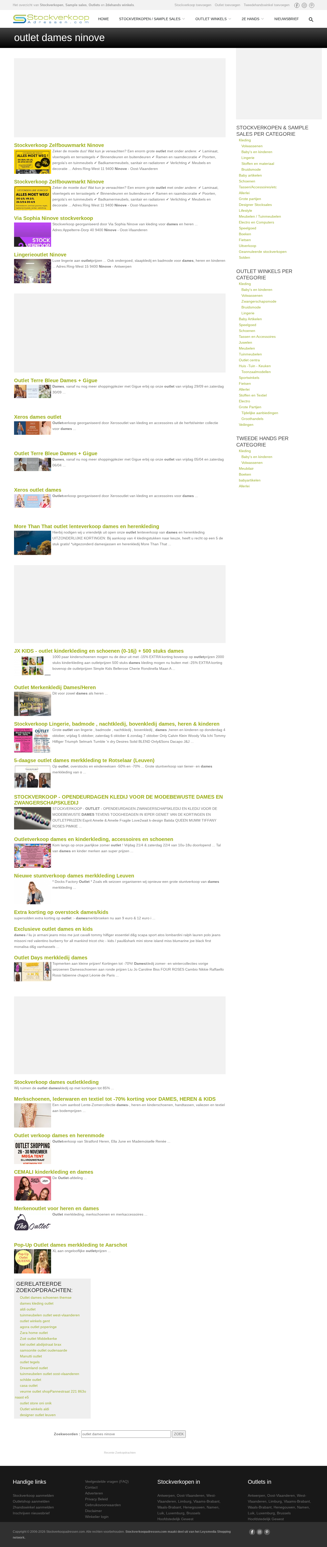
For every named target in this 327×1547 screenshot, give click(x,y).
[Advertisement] (120, 97)
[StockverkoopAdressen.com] (51, 19)
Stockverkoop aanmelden (33, 1495)
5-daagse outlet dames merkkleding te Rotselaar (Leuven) (84, 760)
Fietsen (245, 240)
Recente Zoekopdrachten (120, 1452)
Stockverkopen (51, 5)
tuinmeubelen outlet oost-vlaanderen (49, 1374)
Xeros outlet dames (37, 490)
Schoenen (247, 181)
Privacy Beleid (96, 1499)
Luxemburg (175, 1513)
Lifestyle (245, 210)
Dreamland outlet (34, 1368)
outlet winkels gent (35, 1321)
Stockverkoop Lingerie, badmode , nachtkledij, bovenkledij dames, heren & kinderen (116, 724)
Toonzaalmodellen (256, 372)
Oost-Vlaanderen (190, 1495)
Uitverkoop (247, 246)
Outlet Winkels (211, 19)
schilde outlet (30, 1380)
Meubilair (246, 468)
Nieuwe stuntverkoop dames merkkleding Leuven (74, 875)
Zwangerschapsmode (258, 301)
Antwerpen (166, 1495)
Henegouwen (194, 1507)
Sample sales (76, 5)
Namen (212, 1507)
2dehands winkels (120, 5)
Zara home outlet (34, 1333)
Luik (160, 1513)
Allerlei (244, 193)
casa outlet (29, 1385)
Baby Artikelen (250, 319)
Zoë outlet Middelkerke (38, 1338)
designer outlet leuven (38, 1415)
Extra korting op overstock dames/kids (61, 912)
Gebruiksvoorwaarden (103, 1505)
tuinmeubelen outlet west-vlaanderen (50, 1315)
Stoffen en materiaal (257, 164)
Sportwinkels (249, 378)
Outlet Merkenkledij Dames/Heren (55, 687)
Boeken (245, 234)
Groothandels (252, 419)
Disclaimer (93, 1511)
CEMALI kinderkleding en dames (53, 1172)
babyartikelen (250, 480)
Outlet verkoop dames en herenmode (59, 1135)
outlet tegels (30, 1362)
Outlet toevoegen (227, 5)
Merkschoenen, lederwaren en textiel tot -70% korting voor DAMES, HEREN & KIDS (115, 1099)
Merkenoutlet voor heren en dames (56, 1208)
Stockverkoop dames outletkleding (56, 1082)
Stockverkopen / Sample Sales (149, 19)
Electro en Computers (256, 222)
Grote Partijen (250, 407)
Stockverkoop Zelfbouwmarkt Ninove (59, 145)
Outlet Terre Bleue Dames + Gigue (55, 380)
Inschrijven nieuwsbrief (31, 1513)
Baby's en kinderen (256, 152)
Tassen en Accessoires (257, 337)
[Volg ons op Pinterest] (311, 5)
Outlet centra (249, 360)
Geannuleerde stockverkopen (263, 252)
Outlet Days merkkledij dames (50, 957)
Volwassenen (252, 146)
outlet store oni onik (36, 1403)
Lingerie (247, 158)
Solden (244, 257)
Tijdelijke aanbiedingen (259, 413)
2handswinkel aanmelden (33, 1507)
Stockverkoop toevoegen (192, 5)
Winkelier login (97, 1517)
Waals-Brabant (169, 1507)
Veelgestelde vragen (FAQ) (107, 1481)
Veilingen (246, 425)
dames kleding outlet (36, 1303)
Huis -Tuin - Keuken (255, 366)
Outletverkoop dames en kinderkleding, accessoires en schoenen (93, 839)
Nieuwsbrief (286, 19)
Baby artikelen (250, 175)
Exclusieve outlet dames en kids (53, 929)
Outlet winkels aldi (34, 1409)
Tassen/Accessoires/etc (258, 187)
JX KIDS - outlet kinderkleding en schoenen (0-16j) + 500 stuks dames (99, 651)
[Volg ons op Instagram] (304, 5)
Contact (91, 1487)
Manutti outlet (31, 1356)
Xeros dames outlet (37, 417)
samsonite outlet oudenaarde (43, 1350)
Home (103, 19)
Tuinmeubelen (250, 354)
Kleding (245, 140)
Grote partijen (250, 199)
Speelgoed (247, 228)
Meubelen (247, 348)
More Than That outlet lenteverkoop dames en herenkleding (86, 526)
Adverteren (94, 1493)
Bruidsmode (251, 169)
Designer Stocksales (255, 205)
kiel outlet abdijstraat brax (40, 1344)
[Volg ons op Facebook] (296, 5)
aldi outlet (28, 1309)
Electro (244, 401)
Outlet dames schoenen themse (46, 1297)
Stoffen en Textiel (253, 395)
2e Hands (250, 19)
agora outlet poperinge (38, 1327)
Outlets (94, 5)
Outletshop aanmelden (31, 1501)
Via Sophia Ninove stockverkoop (53, 218)
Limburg (184, 1501)
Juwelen (245, 342)
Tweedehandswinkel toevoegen (266, 5)
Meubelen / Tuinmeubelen (260, 216)
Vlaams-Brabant (206, 1501)
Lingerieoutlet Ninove (40, 254)
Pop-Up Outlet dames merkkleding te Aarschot (70, 1245)
